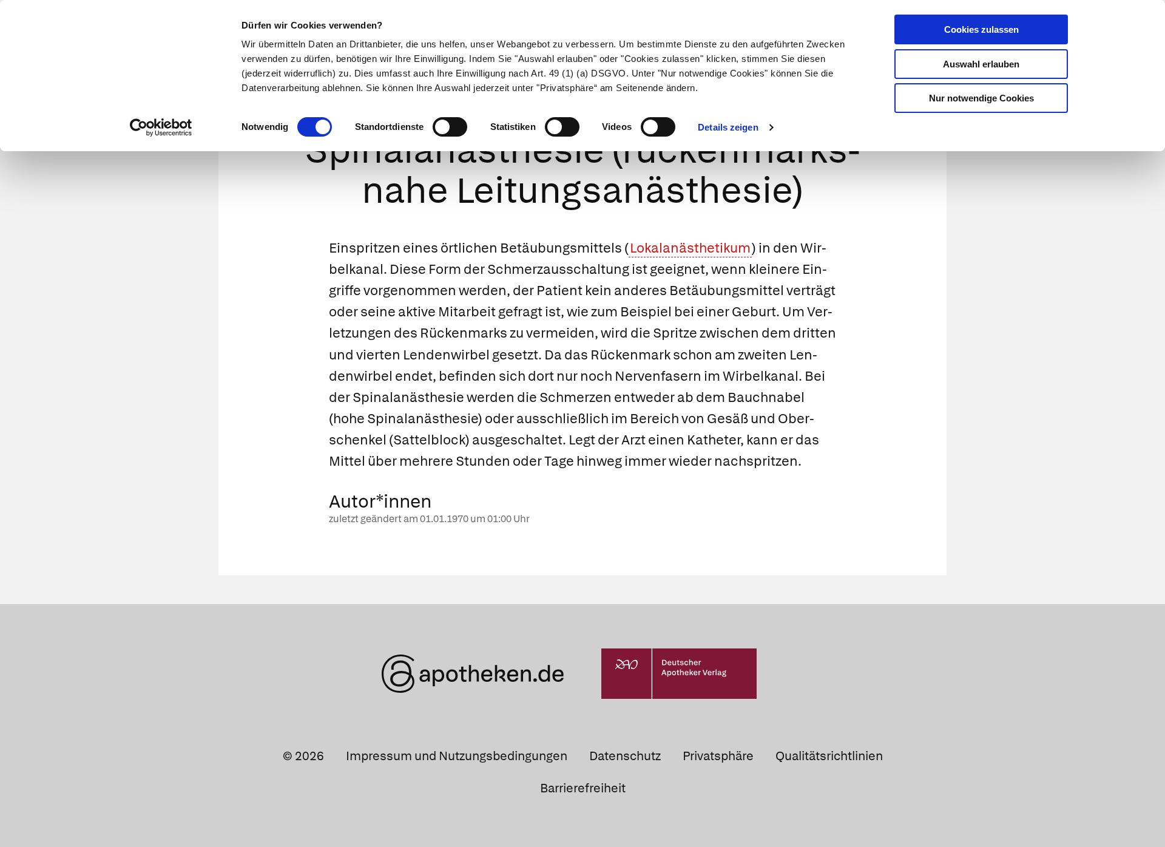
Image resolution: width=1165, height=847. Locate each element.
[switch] (450, 127)
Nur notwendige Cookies (981, 98)
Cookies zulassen (981, 29)
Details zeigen (728, 127)
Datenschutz (625, 756)
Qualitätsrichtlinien (829, 756)
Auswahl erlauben (981, 64)
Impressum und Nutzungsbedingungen (456, 756)
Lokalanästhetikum (690, 248)
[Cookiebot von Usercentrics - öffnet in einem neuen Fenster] (161, 127)
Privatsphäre (718, 756)
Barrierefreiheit (583, 788)
